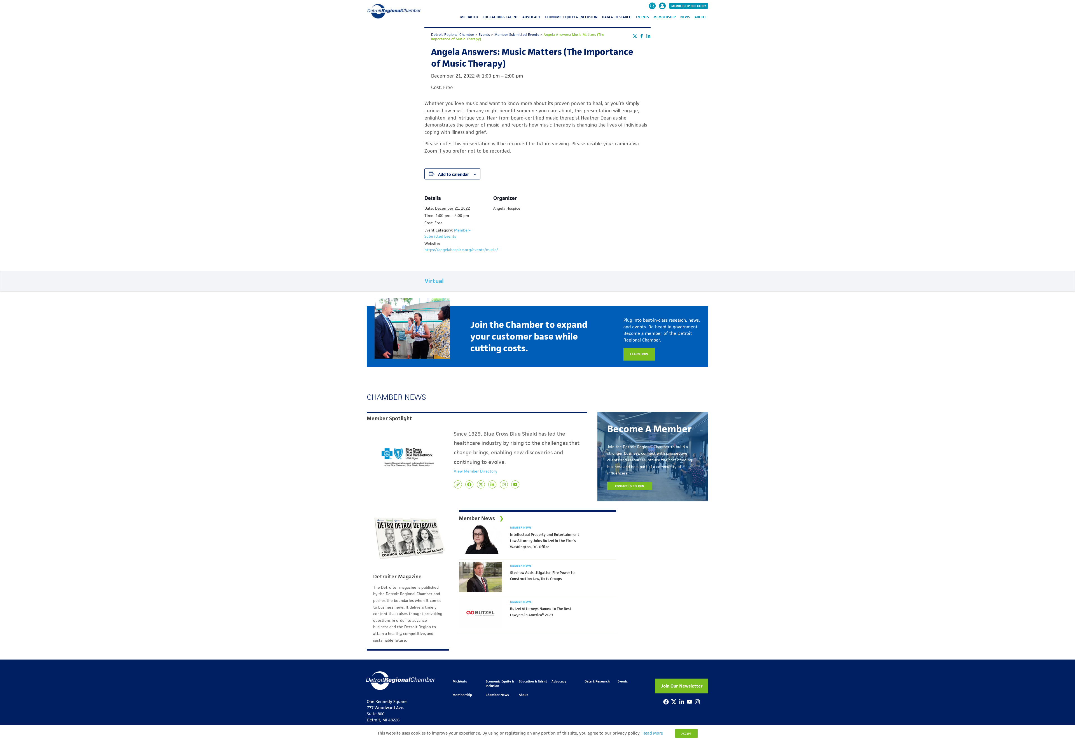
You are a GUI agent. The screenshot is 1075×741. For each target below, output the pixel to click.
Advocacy (531, 17)
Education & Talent (500, 17)
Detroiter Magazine (397, 577)
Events (642, 17)
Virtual (434, 281)
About (700, 17)
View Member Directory (475, 471)
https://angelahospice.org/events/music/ (461, 249)
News (685, 17)
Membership (664, 17)
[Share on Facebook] (641, 36)
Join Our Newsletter (682, 686)
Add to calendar (453, 174)
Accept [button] (686, 733)
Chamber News (497, 695)
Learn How (639, 354)
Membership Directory (688, 6)
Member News (521, 527)
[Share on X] (635, 36)
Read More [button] (652, 733)
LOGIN (662, 23)
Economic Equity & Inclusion (571, 17)
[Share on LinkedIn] (648, 36)
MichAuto (469, 17)
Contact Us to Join (629, 486)
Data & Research (617, 17)
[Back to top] (1061, 696)
